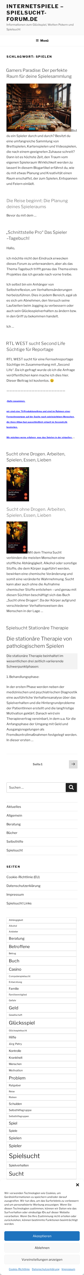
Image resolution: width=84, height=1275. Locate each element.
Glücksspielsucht (18, 1030)
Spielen (15, 1138)
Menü (44, 40)
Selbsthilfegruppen (19, 1116)
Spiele (13, 1130)
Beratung (13, 824)
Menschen (15, 1064)
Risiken (13, 1097)
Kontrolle (15, 1051)
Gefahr (12, 1000)
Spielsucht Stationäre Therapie (37, 627)
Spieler (15, 1145)
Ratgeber (15, 1085)
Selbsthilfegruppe (20, 1110)
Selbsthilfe (14, 842)
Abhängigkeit (16, 920)
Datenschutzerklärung (45, 1269)
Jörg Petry (15, 1043)
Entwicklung (15, 982)
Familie (14, 988)
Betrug (12, 953)
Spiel (13, 1123)
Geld (13, 1007)
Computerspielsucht (19, 976)
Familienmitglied (18, 994)
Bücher (11, 833)
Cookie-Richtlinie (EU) (23, 877)
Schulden (15, 1104)
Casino (15, 969)
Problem (17, 1078)
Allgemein (14, 815)
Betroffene (19, 946)
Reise (12, 1091)
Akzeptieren (42, 1236)
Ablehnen (42, 1248)
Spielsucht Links (19, 903)
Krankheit (15, 1057)
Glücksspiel (22, 1023)
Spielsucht (14, 850)
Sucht (16, 1173)
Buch (14, 960)
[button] (77, 1185)
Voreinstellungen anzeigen (42, 1260)
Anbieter (13, 931)
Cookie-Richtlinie (19, 1269)
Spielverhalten (19, 1165)
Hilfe (12, 1037)
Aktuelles (13, 807)
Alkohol (13, 926)
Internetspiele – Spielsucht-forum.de (35, 12)
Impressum (68, 1269)
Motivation (16, 1070)
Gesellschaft (15, 1015)
